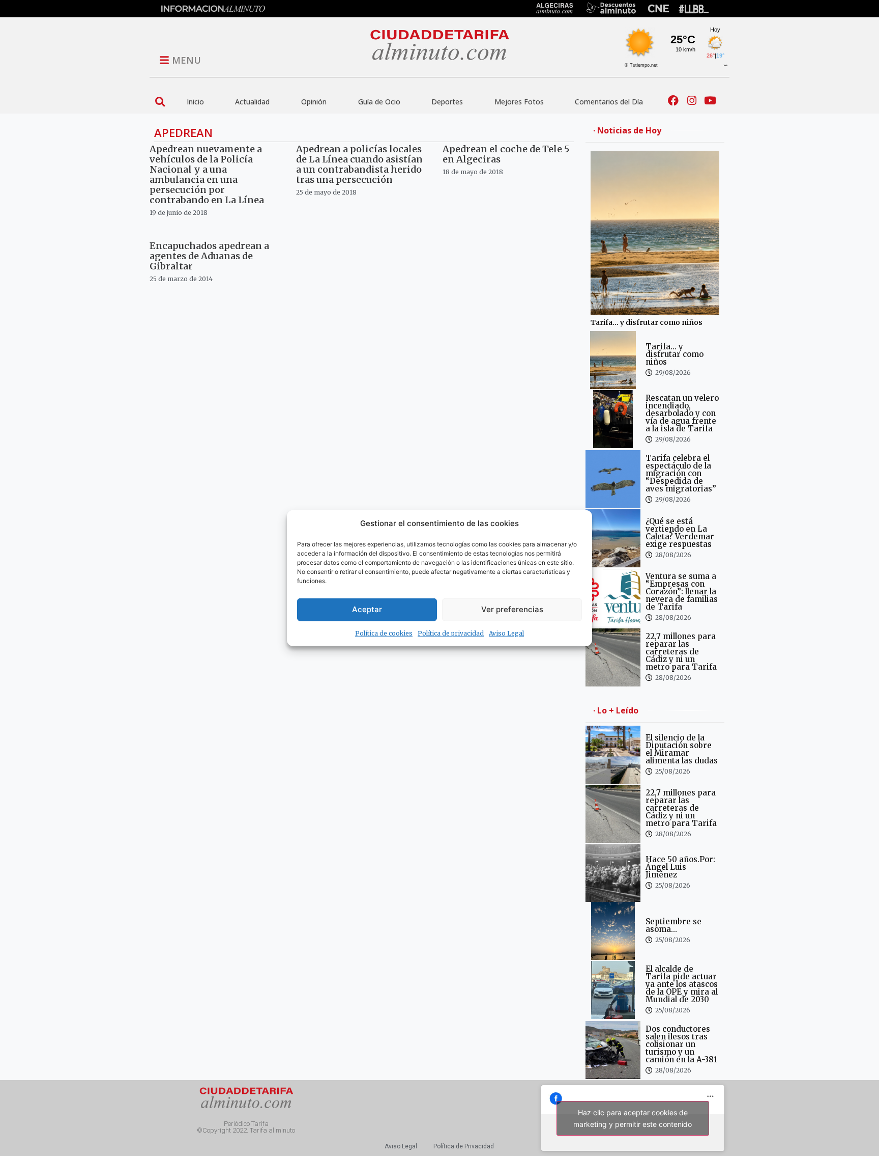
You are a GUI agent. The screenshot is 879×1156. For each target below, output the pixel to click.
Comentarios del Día (609, 101)
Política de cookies (384, 633)
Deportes (447, 101)
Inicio (195, 101)
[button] (160, 101)
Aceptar (367, 609)
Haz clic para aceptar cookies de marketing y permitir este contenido (632, 1118)
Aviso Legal (506, 633)
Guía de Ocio (379, 101)
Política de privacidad (451, 633)
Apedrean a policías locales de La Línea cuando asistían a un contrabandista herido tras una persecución (359, 164)
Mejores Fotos (519, 101)
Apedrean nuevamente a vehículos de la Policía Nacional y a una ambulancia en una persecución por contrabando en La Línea (207, 174)
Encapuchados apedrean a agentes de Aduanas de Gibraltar (209, 256)
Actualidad (252, 101)
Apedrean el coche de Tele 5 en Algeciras (506, 154)
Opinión (314, 101)
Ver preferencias (512, 609)
